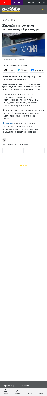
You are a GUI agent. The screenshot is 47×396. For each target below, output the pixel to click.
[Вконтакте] (37, 70)
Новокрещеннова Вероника (18, 144)
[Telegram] (22, 70)
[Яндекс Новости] (9, 70)
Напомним (7, 123)
